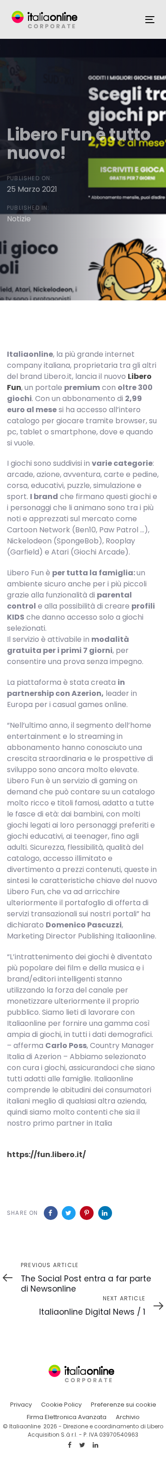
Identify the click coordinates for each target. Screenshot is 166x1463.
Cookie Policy (61, 1405)
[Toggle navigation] (149, 19)
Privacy (21, 1405)
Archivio (128, 1417)
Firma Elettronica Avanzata (67, 1417)
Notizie (19, 218)
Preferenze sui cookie (123, 1405)
